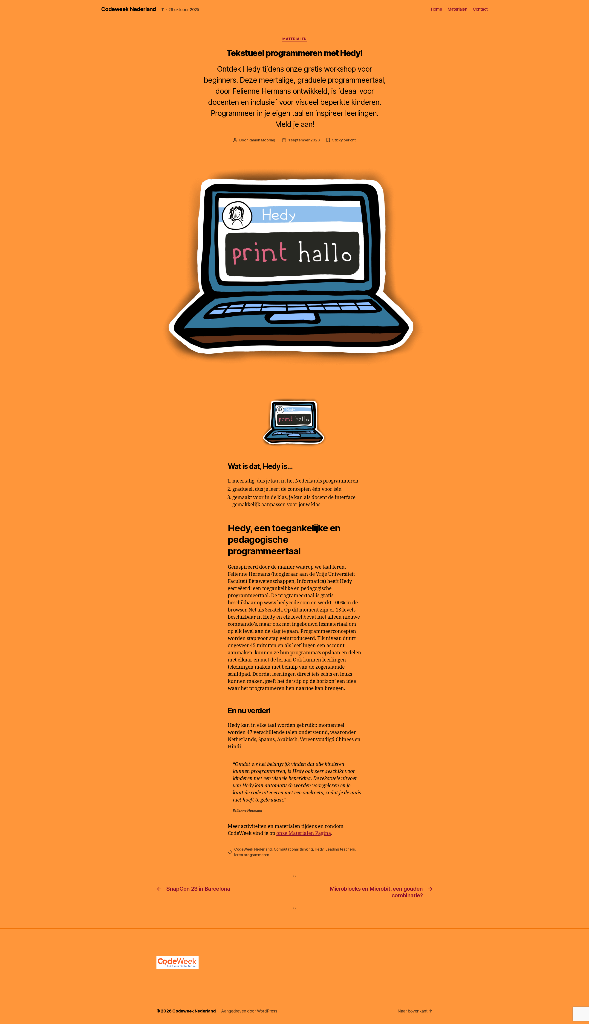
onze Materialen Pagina (303, 833)
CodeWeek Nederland (253, 849)
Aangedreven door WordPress (249, 1011)
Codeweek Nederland (128, 9)
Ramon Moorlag (261, 140)
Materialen (457, 9)
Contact (480, 9)
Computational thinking (293, 849)
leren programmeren (251, 854)
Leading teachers (340, 849)
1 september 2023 (304, 140)
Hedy (319, 849)
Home (436, 9)
